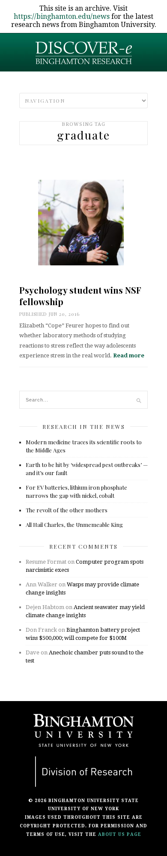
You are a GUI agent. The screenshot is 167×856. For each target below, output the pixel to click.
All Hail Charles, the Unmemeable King (74, 524)
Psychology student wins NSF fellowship (80, 295)
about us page (119, 834)
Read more (128, 355)
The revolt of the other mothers (66, 510)
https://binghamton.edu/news (62, 16)
